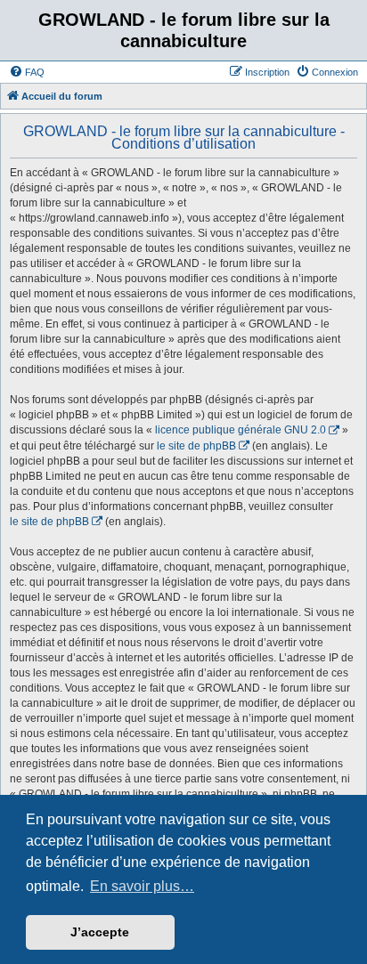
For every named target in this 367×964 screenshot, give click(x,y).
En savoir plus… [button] (142, 886)
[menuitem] (27, 72)
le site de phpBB (196, 446)
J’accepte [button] (99, 932)
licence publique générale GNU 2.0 (240, 430)
